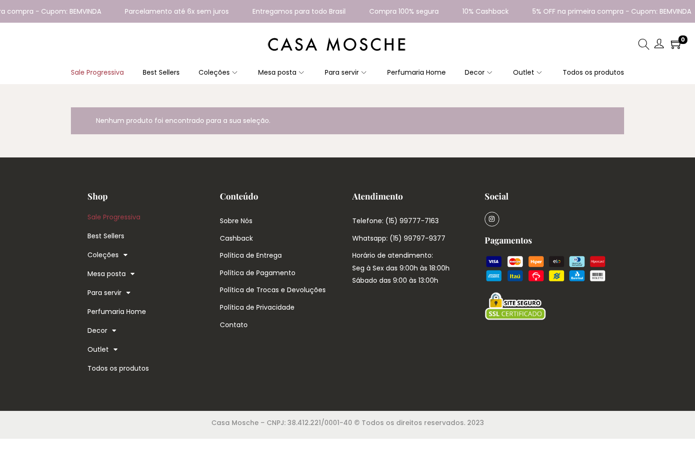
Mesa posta (106, 273)
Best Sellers (105, 236)
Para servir (104, 292)
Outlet (98, 349)
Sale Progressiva (113, 217)
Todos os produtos (118, 368)
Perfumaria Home (116, 311)
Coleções (103, 255)
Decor (97, 330)
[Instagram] (492, 219)
